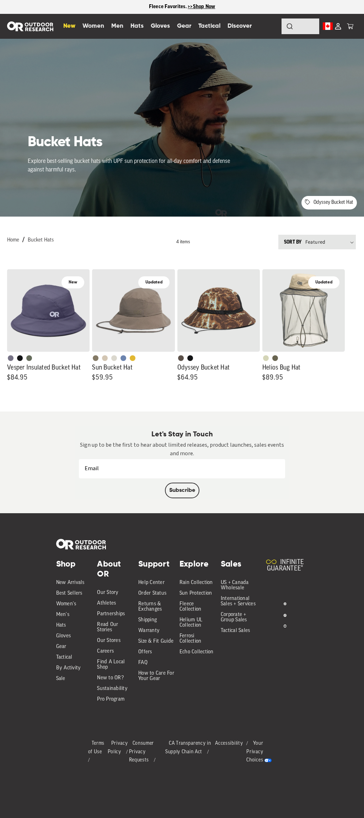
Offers (145, 652)
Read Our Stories (107, 627)
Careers (105, 651)
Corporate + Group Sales (234, 617)
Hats (61, 625)
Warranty (149, 630)
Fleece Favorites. (168, 6)
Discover (240, 26)
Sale (60, 678)
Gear (61, 646)
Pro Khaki (266, 358)
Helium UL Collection (191, 622)
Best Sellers (69, 593)
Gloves (63, 636)
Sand (105, 358)
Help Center (151, 582)
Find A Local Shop (111, 664)
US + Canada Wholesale (235, 585)
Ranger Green (275, 358)
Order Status (152, 593)
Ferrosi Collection (191, 638)
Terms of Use (96, 748)
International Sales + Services (238, 601)
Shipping (147, 620)
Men (117, 26)
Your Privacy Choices (254, 752)
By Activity (68, 668)
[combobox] (300, 26)
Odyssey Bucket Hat (333, 202)
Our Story (107, 592)
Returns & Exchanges (150, 606)
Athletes (106, 603)
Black (20, 358)
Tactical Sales (235, 630)
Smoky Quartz (11, 358)
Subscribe (182, 490)
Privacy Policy (118, 748)
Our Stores (109, 640)
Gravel (95, 358)
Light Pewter (114, 358)
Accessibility (229, 743)
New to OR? (110, 678)
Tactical (64, 657)
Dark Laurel (29, 358)
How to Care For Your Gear (156, 676)
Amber (132, 358)
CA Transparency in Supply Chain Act (188, 748)
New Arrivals (70, 582)
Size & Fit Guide (155, 641)
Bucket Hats (41, 240)
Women (93, 26)
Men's (62, 614)
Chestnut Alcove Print (181, 358)
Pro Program (110, 699)
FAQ (143, 662)
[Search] (270, 26)
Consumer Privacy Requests (141, 752)
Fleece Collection (191, 606)
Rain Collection (196, 582)
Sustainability (112, 688)
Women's (66, 604)
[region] (182, 7)
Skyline (123, 358)
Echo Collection (197, 652)
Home (13, 240)
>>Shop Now (201, 6)
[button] (350, 26)
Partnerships (111, 614)
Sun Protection (196, 593)
